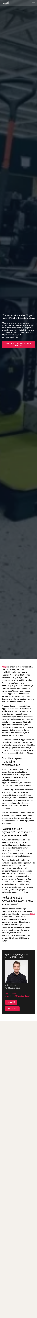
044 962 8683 (10, 993)
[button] (33, 3)
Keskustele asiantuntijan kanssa (18, 344)
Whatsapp (12, 1009)
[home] (6, 3)
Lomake (11, 1002)
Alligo (4, 667)
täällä (32, 914)
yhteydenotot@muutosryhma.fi (17, 996)
